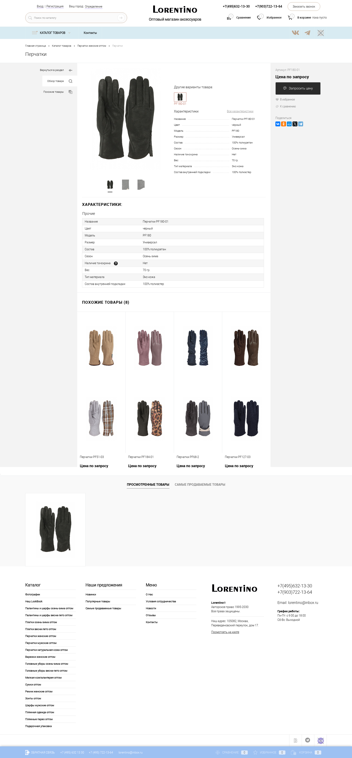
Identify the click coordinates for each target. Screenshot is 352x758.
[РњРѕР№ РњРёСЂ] (289, 123)
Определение (93, 6)
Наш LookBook (33, 601)
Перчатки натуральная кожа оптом (46, 649)
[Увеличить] (125, 119)
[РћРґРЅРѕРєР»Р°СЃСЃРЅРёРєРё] (283, 123)
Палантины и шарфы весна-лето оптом (49, 615)
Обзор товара (55, 81)
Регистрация (55, 6)
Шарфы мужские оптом (39, 705)
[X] (295, 123)
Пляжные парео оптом (39, 719)
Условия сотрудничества (161, 601)
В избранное (287, 99)
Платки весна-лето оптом (40, 629)
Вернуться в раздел (52, 70)
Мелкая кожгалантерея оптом (43, 677)
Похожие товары (53, 91)
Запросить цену (301, 88)
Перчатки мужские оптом (41, 642)
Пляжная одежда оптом (39, 712)
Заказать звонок (304, 6)
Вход (40, 6)
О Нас (149, 594)
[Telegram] (300, 123)
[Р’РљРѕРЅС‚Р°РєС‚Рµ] (277, 123)
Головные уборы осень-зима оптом (46, 663)
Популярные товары (98, 601)
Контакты (90, 32)
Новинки (91, 594)
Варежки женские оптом (40, 656)
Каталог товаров (53, 32)
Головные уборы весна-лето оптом (46, 670)
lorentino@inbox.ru (303, 602)
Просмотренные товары (148, 484)
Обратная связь (42, 752)
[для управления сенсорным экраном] (116, 263)
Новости (151, 608)
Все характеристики (240, 111)
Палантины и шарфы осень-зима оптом (49, 608)
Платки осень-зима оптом (41, 622)
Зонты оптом (33, 698)
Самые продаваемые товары (200, 484)
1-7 (180, 97)
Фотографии (32, 594)
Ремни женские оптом (39, 691)
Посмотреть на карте (225, 632)
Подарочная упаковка (38, 726)
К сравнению (288, 106)
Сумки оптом (33, 684)
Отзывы (151, 615)
